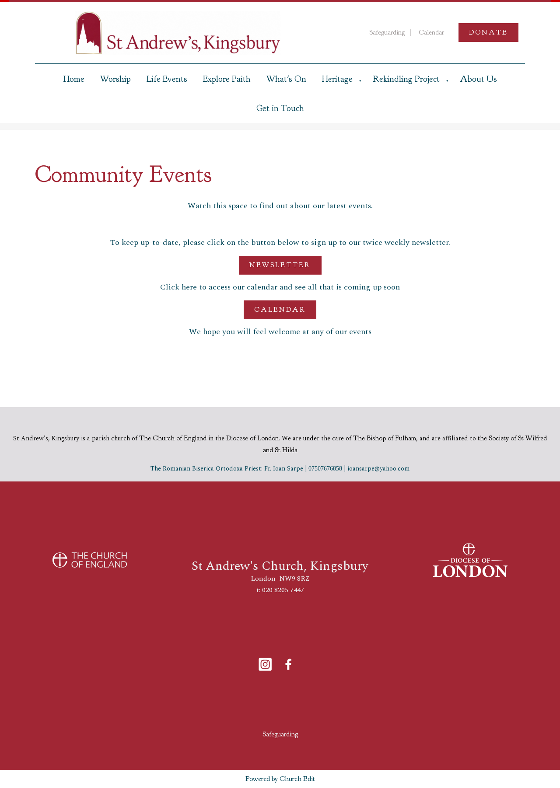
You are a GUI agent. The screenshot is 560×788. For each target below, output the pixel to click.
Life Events (167, 78)
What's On (286, 78)
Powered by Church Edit (280, 778)
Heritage (337, 78)
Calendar (280, 309)
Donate (488, 32)
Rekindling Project (406, 78)
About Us (478, 78)
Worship (115, 78)
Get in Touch (280, 108)
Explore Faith (227, 78)
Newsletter (280, 265)
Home (73, 78)
